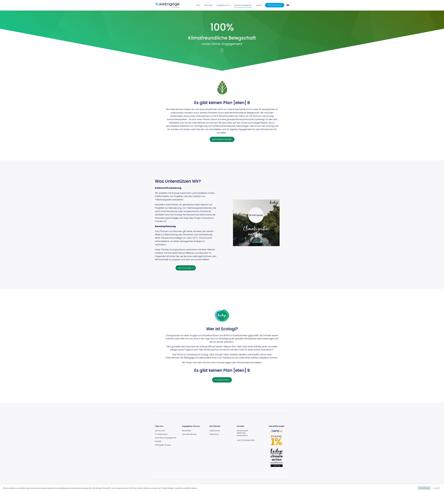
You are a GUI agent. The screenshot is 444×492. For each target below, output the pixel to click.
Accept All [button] (436, 488)
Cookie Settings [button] (424, 488)
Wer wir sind (208, 5)
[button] (274, 5)
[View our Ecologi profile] (277, 457)
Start (198, 5)
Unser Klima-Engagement (243, 5)
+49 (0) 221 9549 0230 (246, 440)
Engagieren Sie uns (223, 5)
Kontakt (259, 5)
